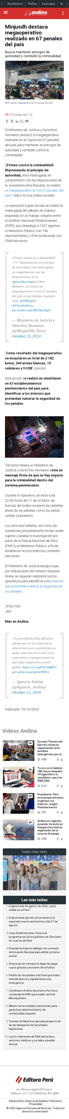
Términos (55, 1101)
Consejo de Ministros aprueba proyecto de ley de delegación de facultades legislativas (35, 1025)
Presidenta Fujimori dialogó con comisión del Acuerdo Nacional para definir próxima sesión (34, 952)
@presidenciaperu (24, 281)
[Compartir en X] (61, 759)
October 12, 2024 (26, 692)
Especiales (48, 3)
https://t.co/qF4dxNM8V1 (39, 667)
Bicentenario (15, 3)
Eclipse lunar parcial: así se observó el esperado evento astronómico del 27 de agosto (33, 921)
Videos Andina (19, 731)
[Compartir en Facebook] (58, 759)
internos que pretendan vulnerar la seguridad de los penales (34, 586)
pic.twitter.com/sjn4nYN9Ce (30, 672)
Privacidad (35, 1104)
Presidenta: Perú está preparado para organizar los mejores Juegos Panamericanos (50, 801)
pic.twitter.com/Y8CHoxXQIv (31, 310)
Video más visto (34, 852)
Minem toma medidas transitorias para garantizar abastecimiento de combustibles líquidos (33, 1009)
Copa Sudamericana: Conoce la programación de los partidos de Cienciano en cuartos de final (35, 937)
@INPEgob (27, 301)
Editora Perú (16, 1101)
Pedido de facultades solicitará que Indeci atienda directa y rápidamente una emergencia (34, 979)
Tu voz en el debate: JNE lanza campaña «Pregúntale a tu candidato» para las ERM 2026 (50, 774)
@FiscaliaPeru (22, 305)
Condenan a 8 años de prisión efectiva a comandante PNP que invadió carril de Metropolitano (33, 994)
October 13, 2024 (26, 336)
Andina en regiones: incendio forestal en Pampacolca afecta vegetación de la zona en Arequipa (50, 827)
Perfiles (32, 3)
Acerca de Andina (36, 1101)
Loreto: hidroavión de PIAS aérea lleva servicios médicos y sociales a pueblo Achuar (32, 1040)
